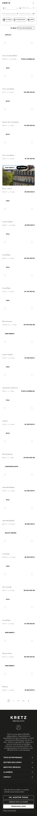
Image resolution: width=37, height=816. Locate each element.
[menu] (33, 3)
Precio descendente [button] (25, 28)
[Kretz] (6, 3)
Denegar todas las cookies (18, 801)
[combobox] (10, 8)
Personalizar (18, 806)
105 (23, 700)
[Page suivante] (29, 701)
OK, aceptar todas (18, 797)
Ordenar (14, 28)
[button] (4, 42)
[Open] (17, 8)
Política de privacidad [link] (9, 810)
